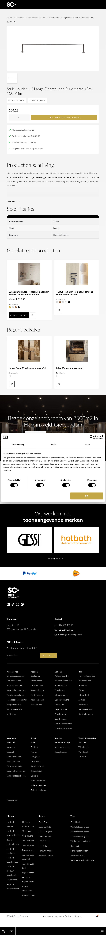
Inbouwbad (83, 695)
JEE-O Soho (44, 846)
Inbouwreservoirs (39, 780)
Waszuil (10, 752)
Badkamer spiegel (62, 742)
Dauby (56, 228)
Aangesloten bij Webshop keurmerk (27, 148)
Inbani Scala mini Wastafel (69, 368)
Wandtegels (83, 747)
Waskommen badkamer (80, 841)
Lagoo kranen (28, 872)
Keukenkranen (37, 699)
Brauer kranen (28, 895)
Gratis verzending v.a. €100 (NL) (26, 136)
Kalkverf (82, 756)
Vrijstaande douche (63, 680)
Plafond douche (62, 676)
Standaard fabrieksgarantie (24, 142)
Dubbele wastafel (14, 766)
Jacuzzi (81, 699)
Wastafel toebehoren (16, 775)
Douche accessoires (15, 676)
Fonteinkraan (37, 695)
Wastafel (11, 742)
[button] (49, 558)
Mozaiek (82, 742)
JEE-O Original (45, 831)
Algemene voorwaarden (53, 916)
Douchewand (60, 714)
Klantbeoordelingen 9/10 (23, 130)
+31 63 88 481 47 (65, 625)
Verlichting (11, 714)
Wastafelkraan (37, 690)
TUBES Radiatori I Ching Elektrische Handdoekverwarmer (74, 293)
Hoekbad (82, 685)
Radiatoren (12, 800)
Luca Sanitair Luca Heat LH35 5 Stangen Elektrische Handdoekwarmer (29, 293)
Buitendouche (61, 685)
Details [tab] (53, 444)
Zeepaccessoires (14, 704)
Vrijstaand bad (84, 680)
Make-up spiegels (62, 747)
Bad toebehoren (85, 714)
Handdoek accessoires (35, 17)
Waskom (11, 747)
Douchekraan (37, 685)
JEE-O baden (28, 845)
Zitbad (81, 690)
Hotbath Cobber (46, 855)
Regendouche (61, 709)
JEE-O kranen (28, 840)
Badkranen (35, 676)
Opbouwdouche (62, 699)
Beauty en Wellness (15, 695)
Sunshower (60, 704)
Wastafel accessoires (16, 690)
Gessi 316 (43, 822)
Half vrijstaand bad (86, 676)
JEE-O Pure (44, 841)
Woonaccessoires (14, 709)
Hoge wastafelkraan (79, 850)
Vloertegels (83, 752)
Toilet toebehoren (39, 790)
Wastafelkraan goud (79, 836)
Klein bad (74, 846)
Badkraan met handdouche (82, 860)
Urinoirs (34, 775)
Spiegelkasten (61, 752)
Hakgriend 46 (22, 627)
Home (9, 17)
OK (86, 496)
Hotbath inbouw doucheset (11, 870)
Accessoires (19, 17)
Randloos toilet (37, 766)
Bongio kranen (28, 850)
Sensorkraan (36, 704)
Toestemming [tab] (18, 444)
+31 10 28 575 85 (65, 629)
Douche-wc (36, 761)
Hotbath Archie (45, 850)
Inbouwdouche (61, 695)
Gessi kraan (12, 879)
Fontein (34, 747)
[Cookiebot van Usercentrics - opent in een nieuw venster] (91, 437)
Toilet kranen (36, 680)
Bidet (33, 742)
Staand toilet (36, 771)
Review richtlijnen (73, 916)
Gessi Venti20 (45, 827)
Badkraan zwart (77, 855)
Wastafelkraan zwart (79, 827)
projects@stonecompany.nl (70, 634)
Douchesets (60, 690)
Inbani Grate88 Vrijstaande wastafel (27, 368)
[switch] (40, 485)
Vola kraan (27, 831)
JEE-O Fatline (45, 836)
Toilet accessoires (14, 685)
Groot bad (75, 822)
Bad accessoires (14, 680)
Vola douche (27, 835)
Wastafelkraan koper (79, 831)
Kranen (34, 752)
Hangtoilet (35, 756)
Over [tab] (87, 444)
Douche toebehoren (63, 728)
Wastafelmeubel (14, 756)
